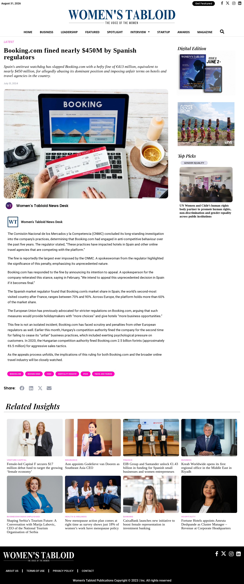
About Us (12, 570)
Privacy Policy (63, 570)
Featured (92, 32)
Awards (183, 32)
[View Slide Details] (206, 124)
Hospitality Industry (67, 374)
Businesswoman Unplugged (23, 516)
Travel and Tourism (103, 374)
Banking (128, 516)
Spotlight (115, 32)
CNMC (49, 374)
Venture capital (16, 459)
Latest (9, 42)
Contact (88, 570)
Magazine (204, 32)
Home (28, 32)
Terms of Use (35, 570)
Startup (163, 32)
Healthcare (191, 162)
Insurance (71, 459)
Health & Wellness (76, 516)
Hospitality (188, 516)
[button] (22, 388)
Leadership (69, 32)
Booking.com (15, 374)
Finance (127, 459)
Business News (34, 374)
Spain (85, 374)
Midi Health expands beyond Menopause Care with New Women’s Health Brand (204, 209)
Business (46, 32)
